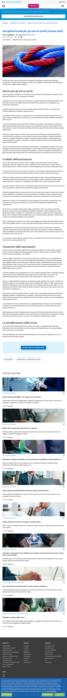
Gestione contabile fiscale (9, 656)
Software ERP (6, 646)
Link (46, 660)
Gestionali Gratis (7, 660)
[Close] (64, 680)
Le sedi (26, 650)
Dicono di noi (27, 654)
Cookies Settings (6, 694)
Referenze (27, 652)
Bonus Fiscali (6, 666)
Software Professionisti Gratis (11, 662)
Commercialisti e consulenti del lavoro (24, 39)
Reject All (59, 694)
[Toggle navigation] (63, 6)
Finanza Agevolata (7, 664)
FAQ (3, 677)
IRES (29, 250)
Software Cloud (6, 654)
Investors (26, 658)
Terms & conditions (50, 650)
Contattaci (33, 6)
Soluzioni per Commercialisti (10, 652)
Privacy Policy (49, 652)
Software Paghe (7, 658)
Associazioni (6, 39)
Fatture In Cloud (7, 650)
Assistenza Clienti (50, 646)
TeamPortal (48, 662)
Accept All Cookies (47, 694)
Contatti (26, 648)
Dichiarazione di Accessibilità (53, 656)
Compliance (27, 656)
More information (51, 691)
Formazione (27, 662)
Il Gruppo (26, 646)
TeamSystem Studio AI (9, 648)
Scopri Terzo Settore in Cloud (33, 347)
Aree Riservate (49, 648)
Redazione (10, 35)
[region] (33, 688)
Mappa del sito (49, 658)
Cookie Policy (49, 654)
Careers (26, 660)
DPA (3, 675)
